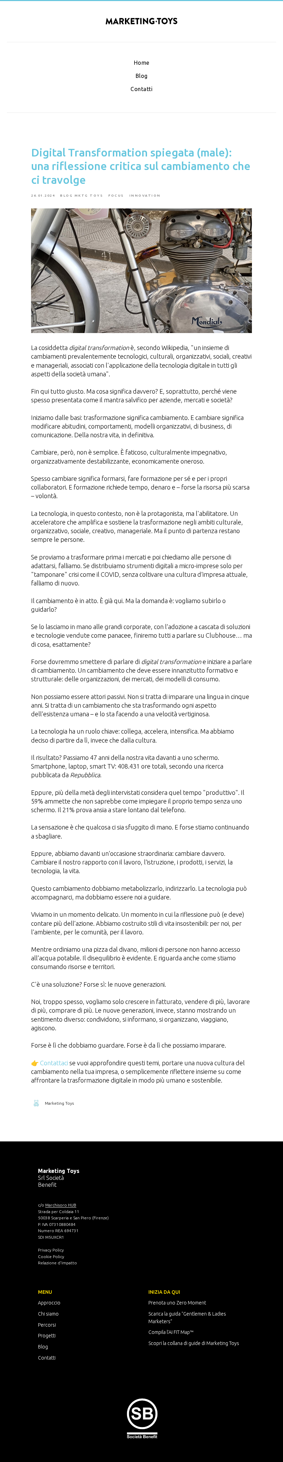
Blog (142, 76)
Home (141, 63)
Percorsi (47, 1325)
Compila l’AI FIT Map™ (170, 1332)
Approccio (49, 1303)
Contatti (141, 89)
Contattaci (54, 1062)
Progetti (47, 1335)
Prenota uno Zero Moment (177, 1303)
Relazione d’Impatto (57, 1263)
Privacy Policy (51, 1250)
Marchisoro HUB (60, 1205)
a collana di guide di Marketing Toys (201, 1343)
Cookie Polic (50, 1256)
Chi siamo (48, 1314)
